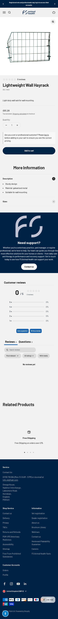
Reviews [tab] (11, 341)
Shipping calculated (19, 114)
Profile (5, 575)
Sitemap (6, 549)
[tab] (26, 342)
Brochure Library (39, 527)
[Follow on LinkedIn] (25, 584)
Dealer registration (39, 518)
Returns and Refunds (12, 532)
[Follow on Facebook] (4, 584)
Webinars (36, 532)
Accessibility (8, 544)
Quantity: (6, 120)
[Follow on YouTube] (18, 584)
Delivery (6, 518)
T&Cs (5, 527)
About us (35, 523)
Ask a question (22, 331)
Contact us (29, 267)
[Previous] (3, 3)
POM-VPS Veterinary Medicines (11, 538)
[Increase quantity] (17, 125)
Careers (35, 549)
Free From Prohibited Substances (12, 555)
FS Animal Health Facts (41, 554)
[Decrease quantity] (6, 125)
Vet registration (38, 513)
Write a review (36, 331)
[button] (29, 302)
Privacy (6, 523)
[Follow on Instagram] (11, 584)
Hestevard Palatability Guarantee (41, 543)
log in (46, 135)
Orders (5, 570)
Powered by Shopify (23, 611)
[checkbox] (43, 355)
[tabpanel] (29, 370)
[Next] (54, 3)
